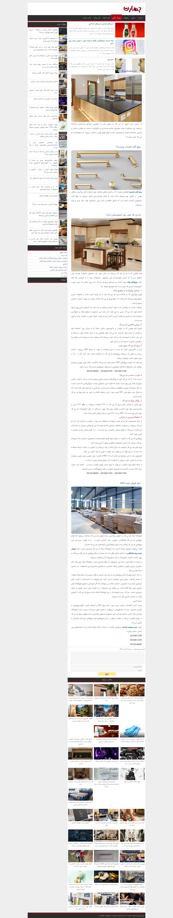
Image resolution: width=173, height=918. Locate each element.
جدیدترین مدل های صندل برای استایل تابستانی (132, 824)
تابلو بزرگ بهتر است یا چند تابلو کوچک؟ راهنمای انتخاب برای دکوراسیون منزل (106, 844)
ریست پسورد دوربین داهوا (58, 267)
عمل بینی (110, 59)
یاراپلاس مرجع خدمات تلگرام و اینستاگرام (53, 261)
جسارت (140, 17)
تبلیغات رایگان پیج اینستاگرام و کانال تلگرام (53, 258)
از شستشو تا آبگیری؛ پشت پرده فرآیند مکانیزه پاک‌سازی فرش (80, 803)
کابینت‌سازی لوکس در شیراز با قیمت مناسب (81, 762)
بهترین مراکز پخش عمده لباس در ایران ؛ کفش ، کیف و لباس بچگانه (132, 865)
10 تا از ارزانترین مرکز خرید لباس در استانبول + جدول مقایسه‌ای (106, 719)
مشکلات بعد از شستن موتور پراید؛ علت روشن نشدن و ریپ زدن (132, 762)
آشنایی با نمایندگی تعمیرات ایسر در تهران (106, 824)
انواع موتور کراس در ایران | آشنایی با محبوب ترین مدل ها (80, 865)
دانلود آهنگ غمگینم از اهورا (132, 781)
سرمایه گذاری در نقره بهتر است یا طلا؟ (106, 884)
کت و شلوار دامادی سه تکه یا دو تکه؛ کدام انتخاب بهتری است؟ (132, 844)
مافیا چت (64, 273)
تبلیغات (126, 17)
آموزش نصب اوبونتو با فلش (80, 823)
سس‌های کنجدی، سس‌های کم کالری (101, 23)
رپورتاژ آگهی (116, 17)
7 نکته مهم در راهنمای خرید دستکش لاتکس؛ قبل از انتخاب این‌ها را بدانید (132, 740)
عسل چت (63, 276)
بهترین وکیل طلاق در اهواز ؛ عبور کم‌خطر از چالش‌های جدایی (132, 907)
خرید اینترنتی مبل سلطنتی (58, 270)
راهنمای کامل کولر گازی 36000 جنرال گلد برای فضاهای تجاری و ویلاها (106, 865)
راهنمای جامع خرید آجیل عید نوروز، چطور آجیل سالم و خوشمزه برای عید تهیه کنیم (132, 700)
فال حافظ (106, 17)
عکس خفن (87, 17)
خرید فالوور (63, 252)
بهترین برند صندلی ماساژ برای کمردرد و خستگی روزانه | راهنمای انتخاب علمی (80, 699)
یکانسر (65, 264)
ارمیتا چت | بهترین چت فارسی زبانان (106, 761)
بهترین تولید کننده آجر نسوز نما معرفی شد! (106, 699)
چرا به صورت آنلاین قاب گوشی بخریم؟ (106, 906)
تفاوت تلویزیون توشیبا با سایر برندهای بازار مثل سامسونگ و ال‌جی (80, 719)
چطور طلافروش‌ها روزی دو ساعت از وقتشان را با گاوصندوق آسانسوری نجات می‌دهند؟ (132, 887)
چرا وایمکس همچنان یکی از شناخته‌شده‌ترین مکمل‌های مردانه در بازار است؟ (106, 784)
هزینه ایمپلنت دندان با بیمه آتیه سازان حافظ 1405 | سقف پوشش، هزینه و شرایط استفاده (80, 887)
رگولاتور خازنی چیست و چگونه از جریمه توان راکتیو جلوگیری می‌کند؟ (80, 844)
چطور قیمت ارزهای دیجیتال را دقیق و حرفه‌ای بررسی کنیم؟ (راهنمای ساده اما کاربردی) (80, 741)
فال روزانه (97, 17)
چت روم (64, 255)
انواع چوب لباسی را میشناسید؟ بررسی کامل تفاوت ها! (80, 907)
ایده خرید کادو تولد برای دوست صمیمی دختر (80, 782)
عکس (133, 17)
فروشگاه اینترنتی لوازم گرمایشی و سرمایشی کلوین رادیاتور (106, 740)
